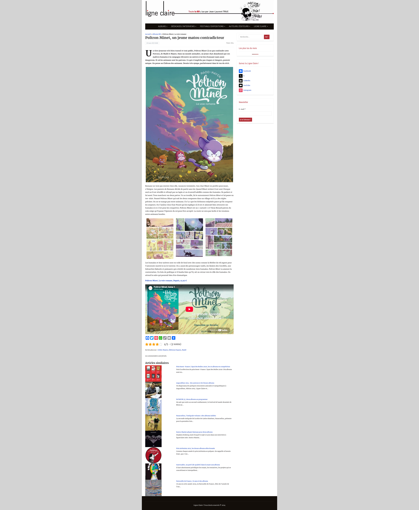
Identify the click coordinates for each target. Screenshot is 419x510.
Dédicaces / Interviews (183, 26)
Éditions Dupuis (175, 350)
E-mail (242, 109)
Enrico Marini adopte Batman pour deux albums (194, 432)
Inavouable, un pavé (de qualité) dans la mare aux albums (198, 465)
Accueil (148, 34)
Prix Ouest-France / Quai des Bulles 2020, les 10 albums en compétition (203, 367)
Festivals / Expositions (212, 26)
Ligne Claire (260, 26)
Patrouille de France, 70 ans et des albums (192, 481)
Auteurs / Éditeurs (239, 26)
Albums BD (156, 34)
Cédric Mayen (163, 350)
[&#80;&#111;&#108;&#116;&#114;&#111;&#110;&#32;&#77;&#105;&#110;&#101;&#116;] (189, 124)
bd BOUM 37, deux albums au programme (192, 399)
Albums (162, 26)
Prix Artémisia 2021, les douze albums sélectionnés (195, 448)
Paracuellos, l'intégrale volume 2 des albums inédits (196, 416)
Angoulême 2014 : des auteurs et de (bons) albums (195, 383)
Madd (184, 350)
